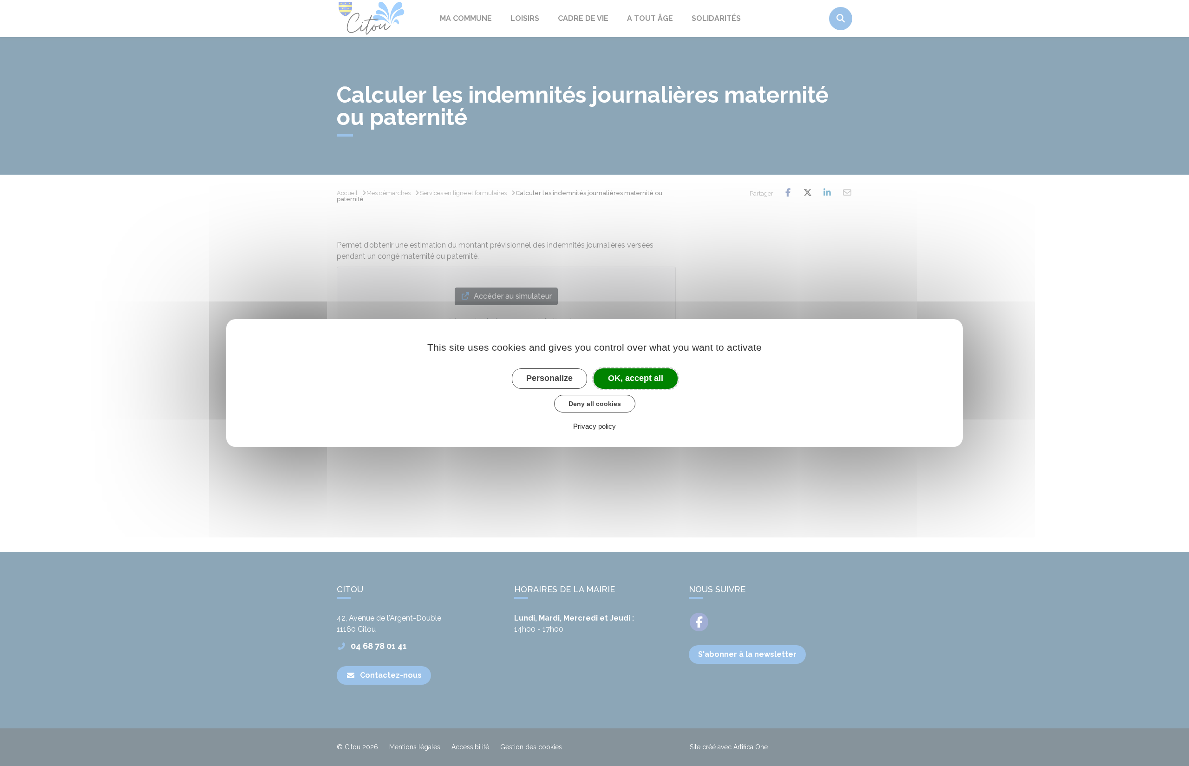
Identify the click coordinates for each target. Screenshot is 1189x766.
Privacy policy (594, 426)
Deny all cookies (594, 403)
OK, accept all (635, 378)
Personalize (549, 378)
